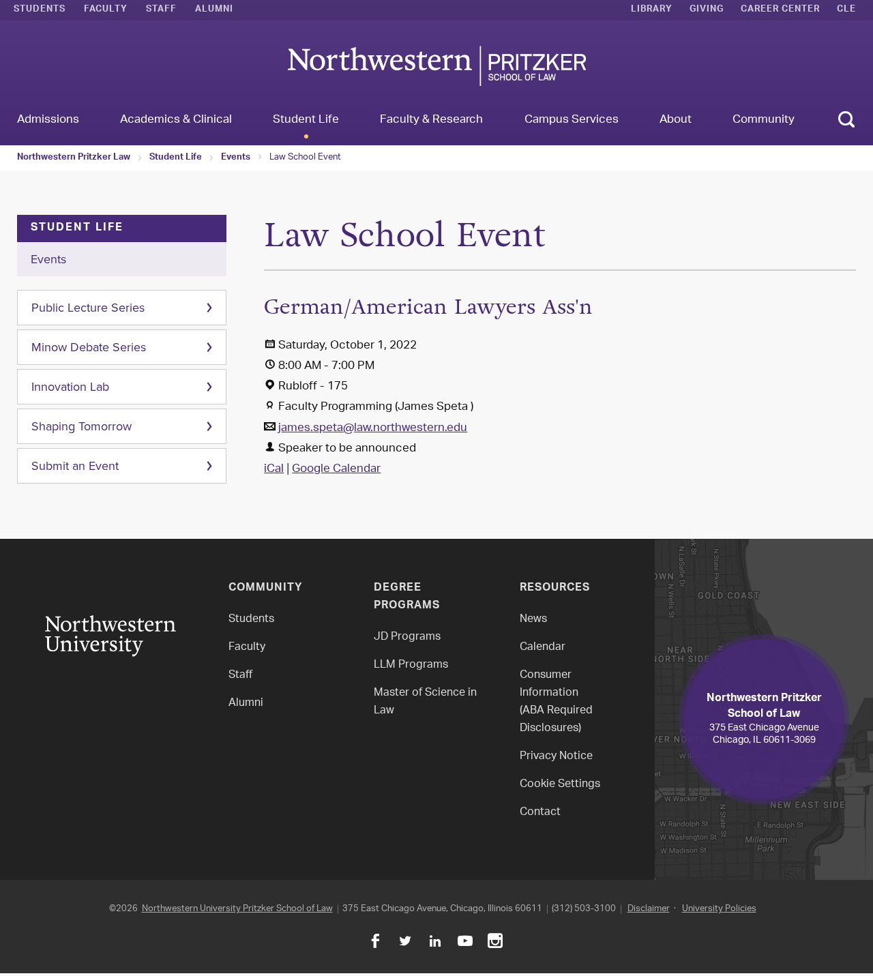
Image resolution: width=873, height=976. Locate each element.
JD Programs (407, 637)
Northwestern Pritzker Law (73, 158)
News (533, 619)
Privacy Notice (556, 756)
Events (235, 158)
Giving (707, 10)
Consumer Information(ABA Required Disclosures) (556, 702)
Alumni (214, 10)
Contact (540, 812)
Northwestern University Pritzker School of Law (237, 909)
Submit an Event (75, 465)
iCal (274, 469)
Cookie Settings (560, 784)
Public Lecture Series (88, 307)
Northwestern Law (436, 66)
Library (651, 10)
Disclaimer (648, 909)
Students (39, 10)
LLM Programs (411, 665)
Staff (161, 10)
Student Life (175, 158)
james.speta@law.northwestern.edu (372, 428)
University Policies (719, 909)
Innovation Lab (70, 386)
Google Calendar (336, 469)
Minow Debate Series (88, 347)
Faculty (106, 10)
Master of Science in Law (425, 702)
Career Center (780, 10)
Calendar (542, 647)
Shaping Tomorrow (81, 426)
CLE (846, 10)
